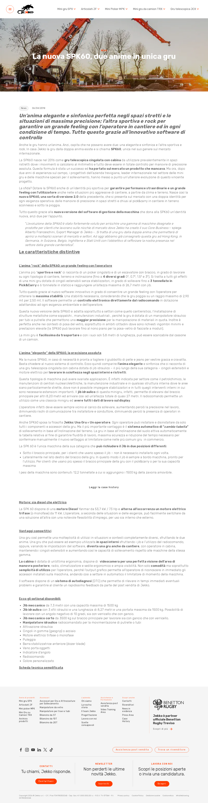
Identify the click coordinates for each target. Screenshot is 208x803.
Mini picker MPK (27, 708)
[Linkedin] (39, 750)
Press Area (128, 715)
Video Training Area (108, 710)
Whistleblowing (182, 795)
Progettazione (89, 715)
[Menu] (10, 9)
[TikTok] (51, 750)
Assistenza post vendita (109, 704)
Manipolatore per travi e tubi (55, 711)
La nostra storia (86, 706)
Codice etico (168, 795)
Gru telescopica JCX (183, 9)
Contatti (127, 701)
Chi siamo (86, 701)
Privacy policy (123, 795)
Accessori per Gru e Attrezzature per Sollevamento (57, 702)
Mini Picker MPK (115, 9)
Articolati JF (89, 9)
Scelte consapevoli (87, 723)
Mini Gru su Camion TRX (25, 713)
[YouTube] (33, 750)
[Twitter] (45, 750)
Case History (126, 720)
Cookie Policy (137, 795)
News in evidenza (127, 710)
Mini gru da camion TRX (147, 9)
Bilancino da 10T (48, 718)
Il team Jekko (88, 711)
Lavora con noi (89, 718)
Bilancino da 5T (48, 715)
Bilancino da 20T (48, 722)
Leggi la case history (104, 487)
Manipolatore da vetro (51, 707)
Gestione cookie (153, 795)
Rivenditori (128, 705)
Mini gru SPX (65, 9)
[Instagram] (27, 750)
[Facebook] (21, 750)
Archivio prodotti (23, 720)
